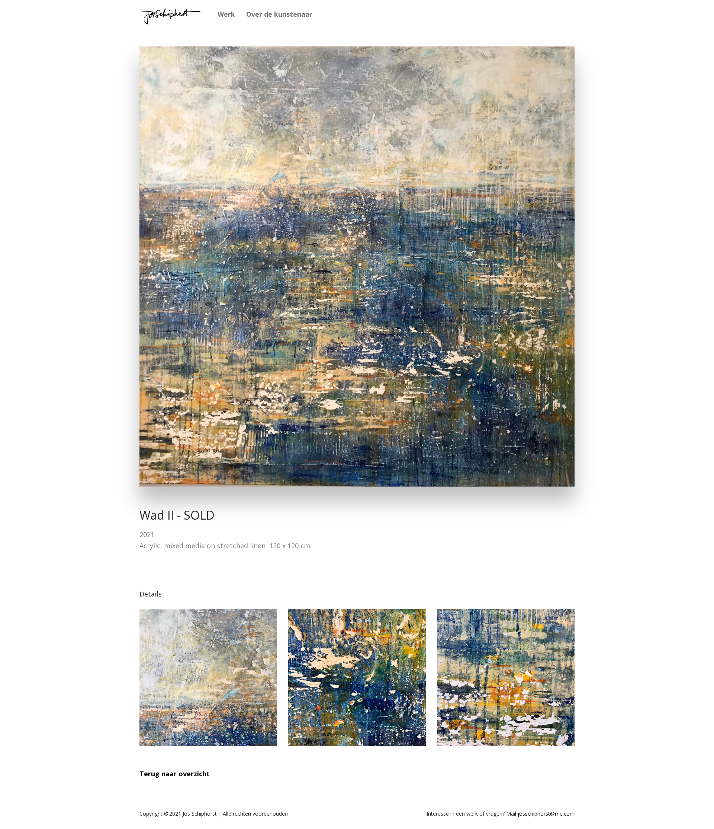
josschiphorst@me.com (546, 813)
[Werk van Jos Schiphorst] (171, 14)
